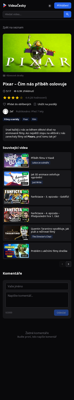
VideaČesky (17, 5)
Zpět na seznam (13, 27)
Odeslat (61, 312)
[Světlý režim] (50, 5)
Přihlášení (62, 5)
